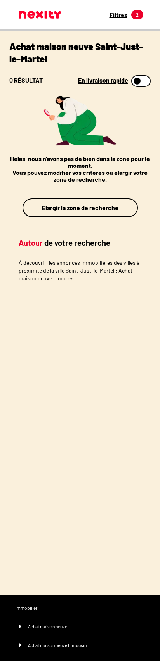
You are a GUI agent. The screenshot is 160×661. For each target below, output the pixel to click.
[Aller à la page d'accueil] (40, 15)
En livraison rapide (103, 80)
